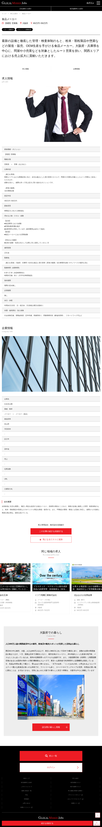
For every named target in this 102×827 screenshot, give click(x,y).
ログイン (90, 3)
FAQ (26, 795)
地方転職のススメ (75, 782)
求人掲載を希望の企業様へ (75, 790)
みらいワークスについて (74, 799)
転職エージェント (25, 807)
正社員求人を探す (25, 9)
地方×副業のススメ (75, 786)
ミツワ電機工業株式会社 (46, 595)
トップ (4, 13)
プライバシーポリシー (74, 795)
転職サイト (74, 803)
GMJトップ (26, 778)
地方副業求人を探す (26, 782)
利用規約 (26, 799)
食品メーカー (26, 13)
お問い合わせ (26, 803)
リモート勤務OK (8, 29)
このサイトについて (26, 786)
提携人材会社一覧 (26, 790)
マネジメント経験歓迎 (24, 29)
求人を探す (14, 13)
